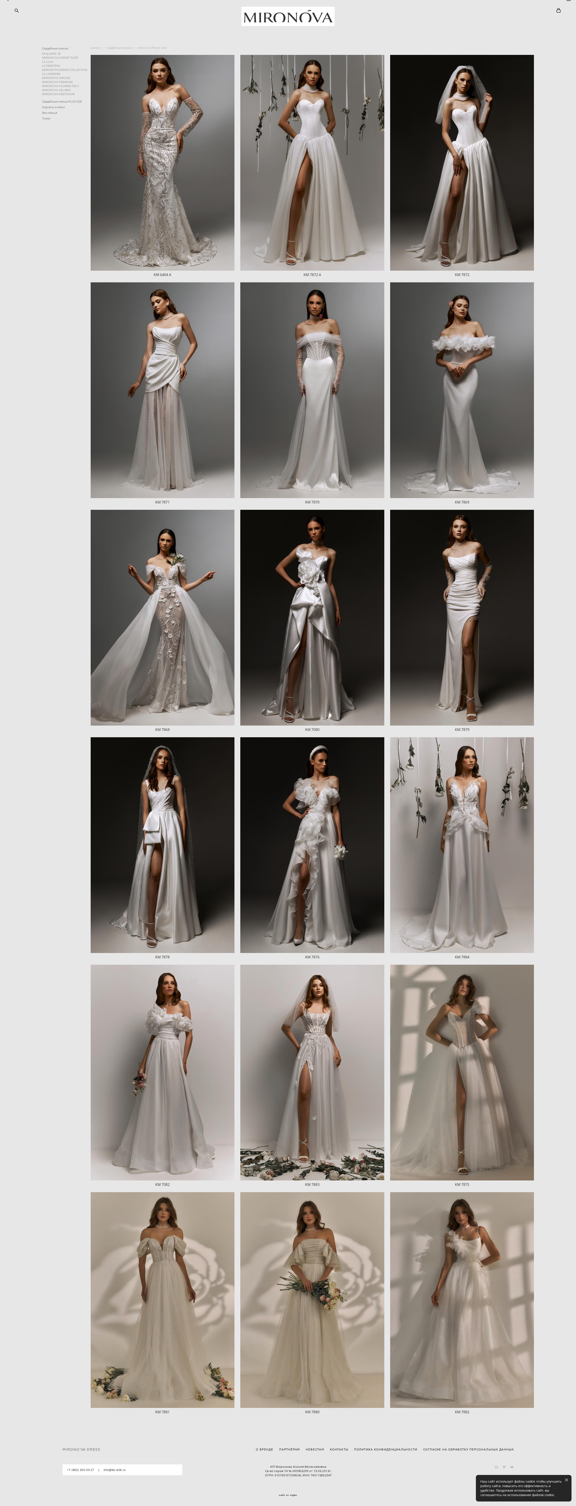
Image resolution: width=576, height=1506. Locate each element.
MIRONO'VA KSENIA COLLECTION (64, 70)
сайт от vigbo (288, 1495)
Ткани (46, 118)
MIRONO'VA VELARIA (56, 90)
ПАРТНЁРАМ (289, 1449)
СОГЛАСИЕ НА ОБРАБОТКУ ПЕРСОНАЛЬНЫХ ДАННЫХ (468, 1449)
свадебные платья (119, 48)
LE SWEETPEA (51, 66)
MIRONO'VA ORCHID (56, 78)
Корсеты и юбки (53, 107)
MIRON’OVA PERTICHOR (58, 94)
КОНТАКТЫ (339, 1449)
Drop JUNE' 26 (51, 54)
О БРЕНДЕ (264, 1449)
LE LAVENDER (51, 74)
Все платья (49, 113)
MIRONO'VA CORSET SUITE (60, 58)
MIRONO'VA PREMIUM (57, 82)
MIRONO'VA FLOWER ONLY (60, 86)
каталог (96, 48)
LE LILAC (48, 62)
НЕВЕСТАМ (315, 1449)
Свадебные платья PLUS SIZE (62, 101)
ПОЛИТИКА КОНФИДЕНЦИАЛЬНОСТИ (385, 1449)
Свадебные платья (55, 48)
